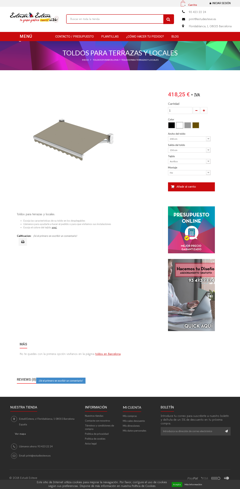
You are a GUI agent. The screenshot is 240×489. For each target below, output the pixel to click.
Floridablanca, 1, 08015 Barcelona (210, 26)
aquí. (54, 227)
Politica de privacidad (97, 433)
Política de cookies (95, 438)
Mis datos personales (134, 430)
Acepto (177, 484)
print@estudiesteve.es (202, 19)
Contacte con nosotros (97, 420)
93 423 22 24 (197, 12)
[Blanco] (179, 125)
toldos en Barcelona (108, 354)
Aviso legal (91, 443)
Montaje (173, 167)
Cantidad (173, 104)
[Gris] (187, 125)
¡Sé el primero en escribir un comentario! (55, 235)
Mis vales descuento (134, 420)
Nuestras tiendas (94, 415)
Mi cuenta (132, 407)
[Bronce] (196, 125)
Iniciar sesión (221, 3)
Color (171, 119)
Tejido (172, 156)
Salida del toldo (177, 144)
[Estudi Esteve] (35, 18)
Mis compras (130, 415)
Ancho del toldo (177, 133)
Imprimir (23, 242)
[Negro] (171, 125)
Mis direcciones (131, 425)
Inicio (85, 59)
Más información (193, 484)
